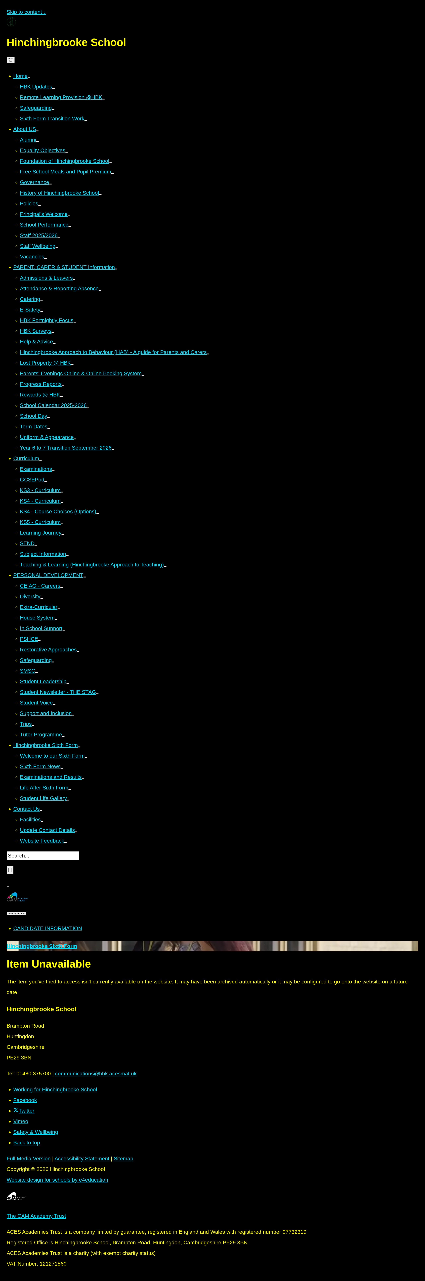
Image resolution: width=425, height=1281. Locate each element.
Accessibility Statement (82, 1159)
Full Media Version (29, 1159)
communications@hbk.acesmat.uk (96, 1074)
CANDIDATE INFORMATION (47, 928)
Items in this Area (16, 913)
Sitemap (123, 1159)
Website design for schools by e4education (57, 1180)
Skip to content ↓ (26, 12)
